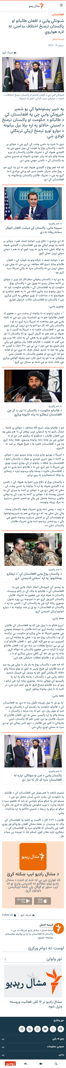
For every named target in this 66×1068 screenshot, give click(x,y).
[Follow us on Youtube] (45, 1029)
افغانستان (58, 14)
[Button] (9, 53)
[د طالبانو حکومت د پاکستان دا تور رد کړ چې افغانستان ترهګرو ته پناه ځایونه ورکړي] (33, 386)
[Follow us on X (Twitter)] (53, 1029)
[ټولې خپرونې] (26, 1063)
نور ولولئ (54, 959)
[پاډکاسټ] (22, 1029)
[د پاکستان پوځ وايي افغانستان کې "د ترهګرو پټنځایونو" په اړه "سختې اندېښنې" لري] (33, 549)
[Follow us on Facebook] (61, 1029)
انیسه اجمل (58, 39)
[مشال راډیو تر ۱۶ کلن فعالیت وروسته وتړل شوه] (33, 981)
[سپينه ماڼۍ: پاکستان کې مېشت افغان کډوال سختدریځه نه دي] (33, 203)
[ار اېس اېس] (29, 1029)
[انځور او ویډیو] (41, 1063)
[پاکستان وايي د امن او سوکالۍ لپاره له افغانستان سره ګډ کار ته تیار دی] (33, 751)
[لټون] (56, 1063)
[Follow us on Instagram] (37, 1029)
